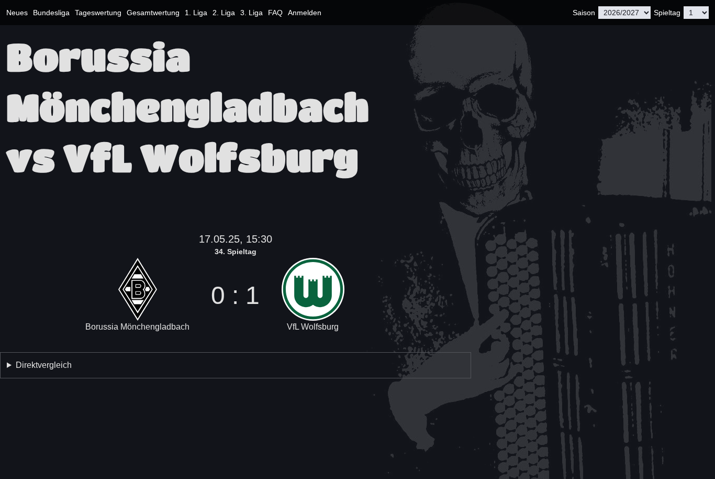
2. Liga (224, 12)
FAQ (275, 12)
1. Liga (196, 12)
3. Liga (251, 12)
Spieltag (667, 12)
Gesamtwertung (153, 12)
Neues (17, 12)
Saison (584, 12)
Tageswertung (98, 12)
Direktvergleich (44, 365)
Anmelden (304, 12)
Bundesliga (51, 12)
